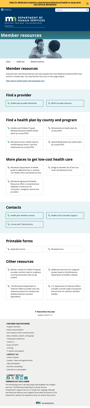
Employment (9, 26)
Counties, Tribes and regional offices (20, 360)
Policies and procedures (15, 330)
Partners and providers (18, 324)
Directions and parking (14, 366)
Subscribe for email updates (16, 369)
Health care (20, 61)
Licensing (10, 348)
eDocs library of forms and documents (20, 333)
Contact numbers (13, 357)
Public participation (13, 363)
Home (8, 61)
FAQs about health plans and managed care (25, 81)
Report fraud (9, 23)
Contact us (10, 342)
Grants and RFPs (12, 345)
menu (7, 9)
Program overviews (13, 327)
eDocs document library (34, 23)
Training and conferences (16, 339)
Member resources (37, 61)
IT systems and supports (15, 351)
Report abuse (19, 23)
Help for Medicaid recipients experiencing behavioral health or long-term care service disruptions (45, 3)
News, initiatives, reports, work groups (20, 336)
